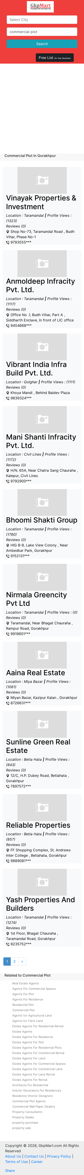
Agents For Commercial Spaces (34, 988)
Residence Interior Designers (32, 1096)
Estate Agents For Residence (32, 1037)
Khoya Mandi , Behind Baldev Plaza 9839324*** (40, 380)
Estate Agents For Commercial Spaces (39, 1063)
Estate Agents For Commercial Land (37, 1069)
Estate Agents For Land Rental (33, 1074)
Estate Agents (22, 1031)
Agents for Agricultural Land (32, 1015)
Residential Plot (23, 1004)
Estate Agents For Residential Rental (37, 1026)
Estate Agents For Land (28, 1058)
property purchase (25, 1122)
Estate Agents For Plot (28, 1042)
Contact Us (34, 1156)
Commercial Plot (23, 1010)
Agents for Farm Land (27, 1021)
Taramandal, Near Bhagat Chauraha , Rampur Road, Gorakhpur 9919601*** (42, 613)
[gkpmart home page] (40, 7)
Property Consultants (27, 1112)
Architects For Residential (30, 1085)
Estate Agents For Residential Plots (37, 1047)
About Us (13, 1156)
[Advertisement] (42, 108)
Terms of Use (16, 1161)
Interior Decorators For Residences (36, 1090)
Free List (55, 57)
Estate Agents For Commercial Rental (38, 1053)
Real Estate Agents (25, 983)
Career (37, 1161)
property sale (21, 1128)
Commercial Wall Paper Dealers (33, 1106)
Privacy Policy (59, 1156)
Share (10, 1170)
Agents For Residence (27, 999)
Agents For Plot (23, 994)
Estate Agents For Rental (29, 1079)
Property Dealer (23, 1117)
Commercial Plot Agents (29, 1101)
